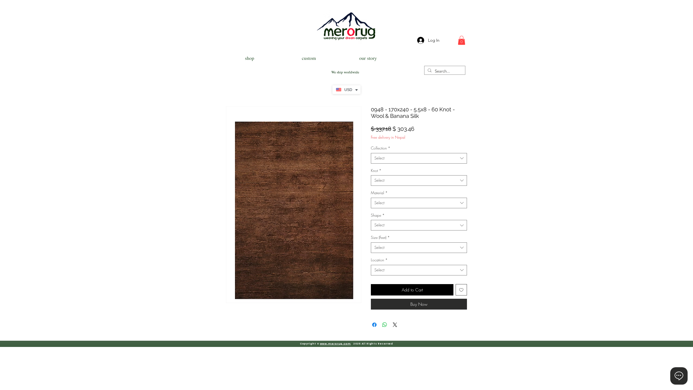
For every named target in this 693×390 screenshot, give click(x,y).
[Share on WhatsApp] (384, 324)
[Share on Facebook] (374, 324)
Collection (380, 148)
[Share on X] (395, 324)
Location (379, 259)
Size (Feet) (380, 237)
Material (379, 192)
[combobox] (419, 158)
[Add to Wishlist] (461, 289)
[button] (461, 40)
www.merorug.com (335, 343)
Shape (378, 215)
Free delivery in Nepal (388, 137)
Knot (376, 170)
